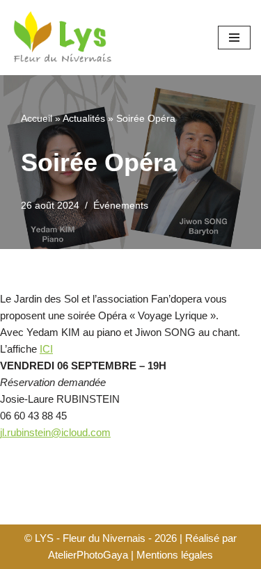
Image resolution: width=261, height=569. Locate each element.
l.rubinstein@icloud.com (56, 432)
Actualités (84, 118)
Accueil (36, 118)
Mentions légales (174, 555)
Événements (120, 205)
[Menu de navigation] (234, 37)
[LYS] (62, 37)
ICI (46, 349)
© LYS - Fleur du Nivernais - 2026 (100, 538)
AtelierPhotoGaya (88, 555)
